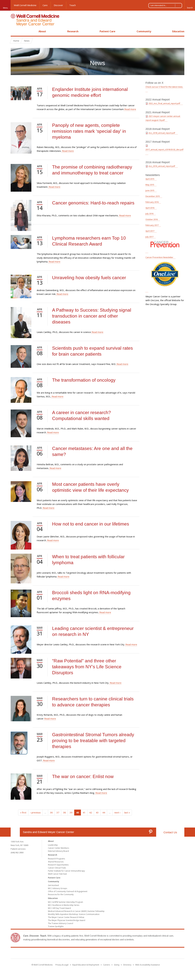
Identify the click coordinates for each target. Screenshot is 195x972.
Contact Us (170, 832)
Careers (106, 964)
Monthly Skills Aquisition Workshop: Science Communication (73, 914)
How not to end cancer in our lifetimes (90, 523)
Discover (58, 5)
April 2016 (149, 207)
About (42, 31)
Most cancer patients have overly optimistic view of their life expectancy (90, 487)
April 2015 (149, 179)
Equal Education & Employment (85, 964)
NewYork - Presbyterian (123, 954)
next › (117, 812)
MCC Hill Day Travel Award (59, 908)
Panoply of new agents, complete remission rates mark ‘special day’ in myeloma (89, 131)
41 (84, 812)
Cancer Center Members (58, 848)
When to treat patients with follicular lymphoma (88, 559)
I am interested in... (158, 5)
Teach (72, 5)
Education (178, 31)
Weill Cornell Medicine (25, 5)
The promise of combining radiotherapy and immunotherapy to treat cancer (92, 169)
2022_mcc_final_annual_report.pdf (164, 103)
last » (127, 812)
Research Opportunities (58, 864)
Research (72, 31)
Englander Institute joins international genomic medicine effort (90, 92)
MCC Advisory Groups (57, 888)
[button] (189, 5)
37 (58, 812)
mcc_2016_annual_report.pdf (162, 166)
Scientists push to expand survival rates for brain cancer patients (92, 351)
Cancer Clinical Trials (57, 868)
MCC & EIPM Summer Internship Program (65, 902)
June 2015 (149, 190)
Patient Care (107, 31)
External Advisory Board (58, 851)
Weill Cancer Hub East (57, 874)
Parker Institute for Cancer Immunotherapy (66, 871)
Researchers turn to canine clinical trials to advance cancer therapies (93, 701)
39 (71, 812)
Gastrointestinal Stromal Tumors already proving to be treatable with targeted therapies (93, 740)
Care (45, 5)
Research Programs (56, 858)
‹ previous (35, 812)
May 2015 (149, 184)
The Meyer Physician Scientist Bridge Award (66, 920)
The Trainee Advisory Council (60, 923)
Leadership (53, 845)
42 (90, 812)
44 (103, 812)
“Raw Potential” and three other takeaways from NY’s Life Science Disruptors (86, 666)
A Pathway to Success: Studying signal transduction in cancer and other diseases (91, 316)
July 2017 (149, 236)
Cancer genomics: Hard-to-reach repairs (93, 202)
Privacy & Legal (61, 964)
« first (23, 812)
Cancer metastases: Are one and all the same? (92, 451)
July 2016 (149, 213)
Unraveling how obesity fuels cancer (89, 277)
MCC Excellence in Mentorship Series (63, 905)
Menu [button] (5, 8)
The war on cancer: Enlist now (83, 776)
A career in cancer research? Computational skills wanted (81, 415)
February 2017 (152, 225)
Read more (130, 109)
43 (97, 812)
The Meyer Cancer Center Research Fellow (66, 917)
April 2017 (149, 231)
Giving (116, 964)
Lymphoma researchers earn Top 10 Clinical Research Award (89, 241)
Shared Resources (56, 861)
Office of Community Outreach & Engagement (67, 891)
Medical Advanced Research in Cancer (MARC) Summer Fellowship (76, 911)
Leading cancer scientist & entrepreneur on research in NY (93, 631)
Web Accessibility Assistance (147, 964)
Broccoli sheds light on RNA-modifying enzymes (91, 595)
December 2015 (152, 196)
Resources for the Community (61, 894)
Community (144, 31)
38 (64, 812)
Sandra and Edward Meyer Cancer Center (48, 832)
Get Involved (53, 885)
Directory (127, 964)
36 (51, 812)
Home (14, 31)
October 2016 (151, 219)
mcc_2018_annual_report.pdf (162, 133)
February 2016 (152, 202)
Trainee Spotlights (56, 926)
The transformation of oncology (83, 380)
